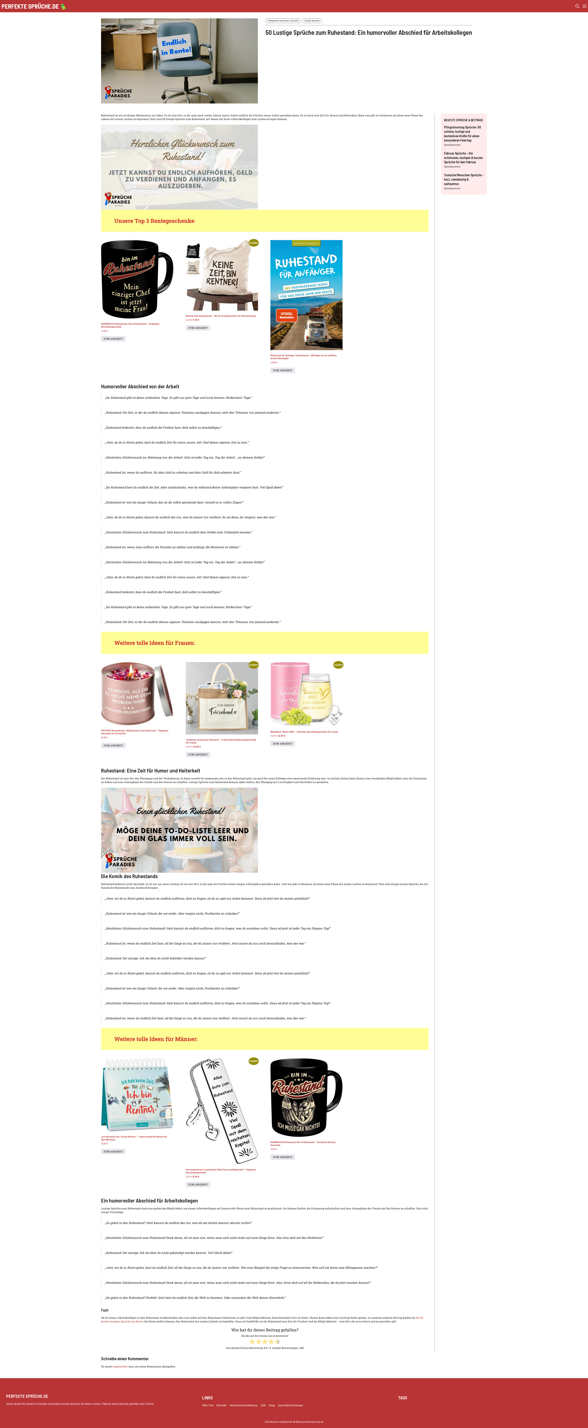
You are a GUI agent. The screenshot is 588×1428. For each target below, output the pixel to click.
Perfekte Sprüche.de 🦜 (35, 6)
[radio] (252, 1342)
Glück (415, 1405)
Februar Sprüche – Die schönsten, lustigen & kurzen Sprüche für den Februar (463, 157)
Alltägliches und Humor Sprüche (283, 20)
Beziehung (404, 1405)
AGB (263, 1405)
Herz (422, 1405)
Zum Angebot (113, 338)
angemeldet (120, 1366)
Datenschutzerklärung (243, 1405)
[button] (577, 6)
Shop (272, 1405)
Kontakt (222, 1405)
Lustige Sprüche (312, 20)
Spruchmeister (452, 144)
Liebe (454, 1405)
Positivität (481, 1405)
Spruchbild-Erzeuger (290, 1405)
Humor (430, 1405)
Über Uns (207, 1405)
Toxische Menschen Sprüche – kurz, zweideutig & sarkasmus (464, 179)
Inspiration (442, 1405)
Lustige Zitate (466, 1405)
